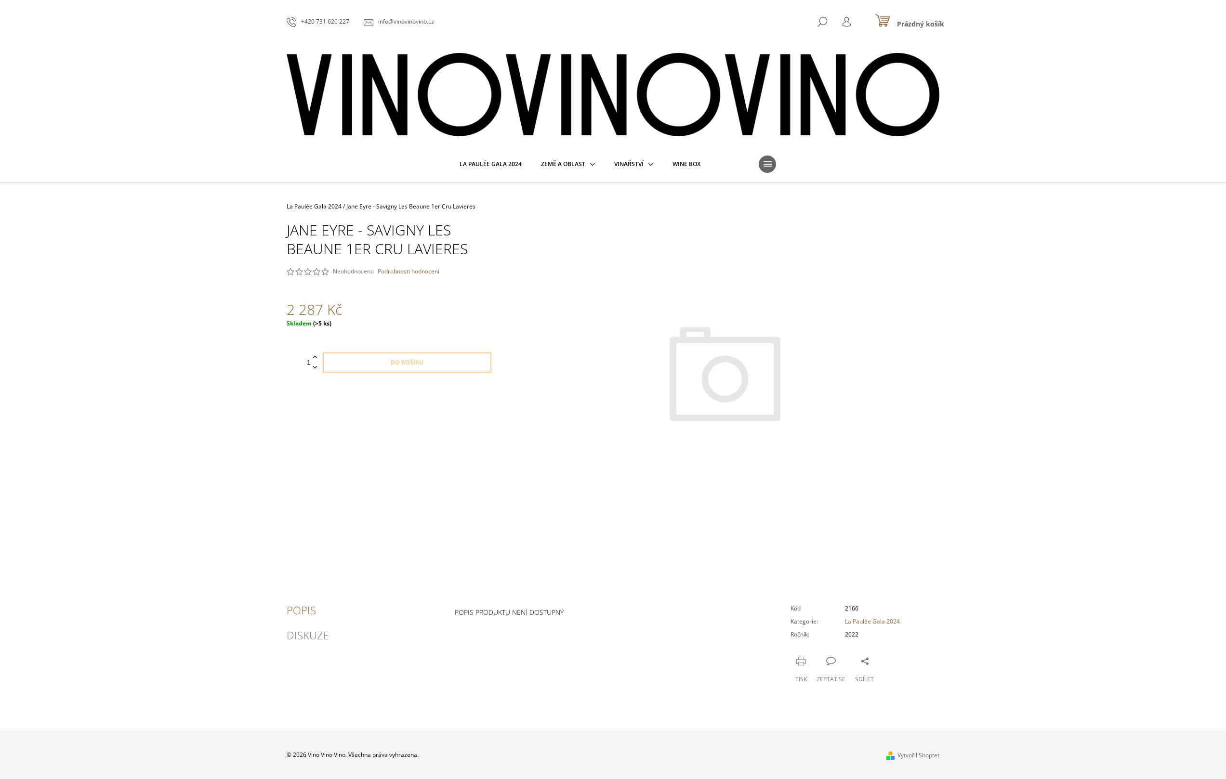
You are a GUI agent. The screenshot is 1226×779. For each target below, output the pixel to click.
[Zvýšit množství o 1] (315, 357)
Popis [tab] (301, 610)
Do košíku (407, 362)
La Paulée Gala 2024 (872, 621)
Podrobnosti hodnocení (408, 271)
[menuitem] (490, 164)
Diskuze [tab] (308, 635)
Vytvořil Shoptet (918, 755)
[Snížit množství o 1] (315, 368)
